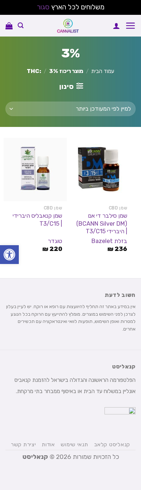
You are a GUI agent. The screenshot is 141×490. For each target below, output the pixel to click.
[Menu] (130, 25)
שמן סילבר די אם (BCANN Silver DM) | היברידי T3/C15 (101, 223)
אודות (48, 444)
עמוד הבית (102, 71)
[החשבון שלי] (116, 26)
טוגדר (55, 241)
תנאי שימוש (74, 444)
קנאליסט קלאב (112, 444)
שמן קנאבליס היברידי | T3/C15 (37, 219)
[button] (9, 254)
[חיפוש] (21, 25)
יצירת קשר (23, 444)
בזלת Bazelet (109, 241)
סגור (43, 7)
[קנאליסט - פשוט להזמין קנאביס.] (68, 26)
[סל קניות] (9, 26)
